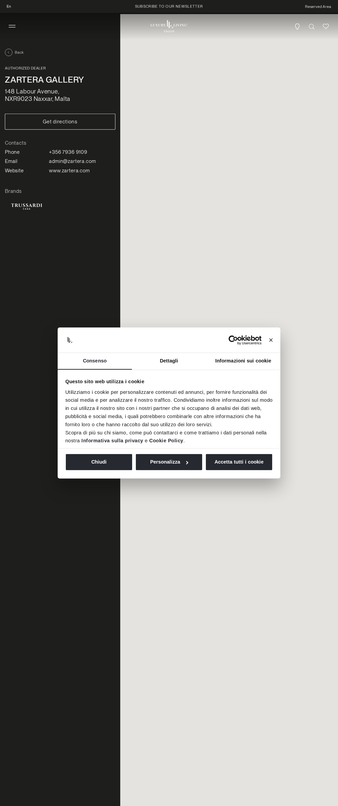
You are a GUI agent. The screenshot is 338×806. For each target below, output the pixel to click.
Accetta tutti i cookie (239, 462)
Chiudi (99, 462)
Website (14, 170)
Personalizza (165, 462)
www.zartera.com (69, 170)
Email (11, 161)
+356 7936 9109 (68, 152)
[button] (12, 26)
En (9, 6)
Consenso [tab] (95, 361)
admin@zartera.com (72, 161)
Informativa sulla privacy (112, 441)
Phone (12, 152)
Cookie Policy (166, 441)
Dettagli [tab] (169, 361)
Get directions (60, 121)
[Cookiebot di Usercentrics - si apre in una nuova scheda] (240, 340)
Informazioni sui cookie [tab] (243, 361)
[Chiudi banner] (271, 340)
